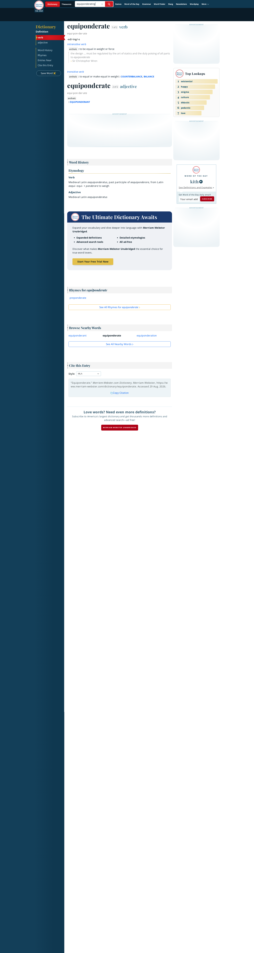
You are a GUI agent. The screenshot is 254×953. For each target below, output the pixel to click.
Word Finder (159, 4)
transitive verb (75, 71)
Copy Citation (121, 393)
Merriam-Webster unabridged (119, 427)
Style (72, 373)
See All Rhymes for (118, 307)
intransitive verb (76, 44)
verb (123, 27)
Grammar (146, 4)
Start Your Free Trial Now (92, 261)
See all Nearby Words (118, 344)
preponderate (78, 298)
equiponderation (147, 335)
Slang (170, 4)
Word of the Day (131, 4)
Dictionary (46, 26)
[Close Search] (102, 4)
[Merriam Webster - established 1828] (39, 3)
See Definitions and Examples (195, 187)
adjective (128, 86)
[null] (201, 181)
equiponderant (78, 335)
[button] (205, 4)
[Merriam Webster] (196, 170)
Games (118, 4)
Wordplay (194, 4)
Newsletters (181, 4)
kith (194, 181)
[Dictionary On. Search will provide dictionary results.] (59, 4)
